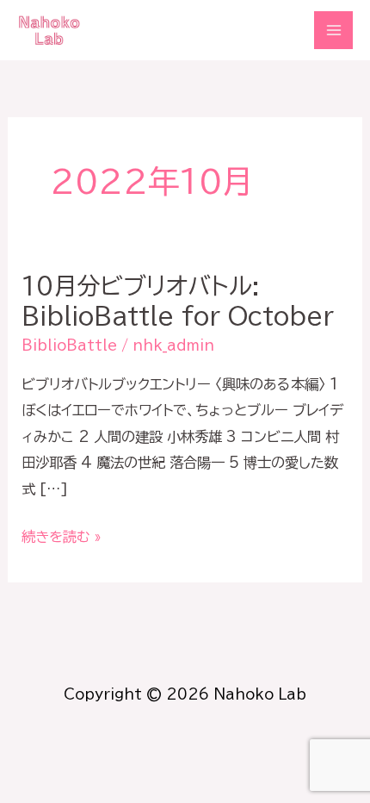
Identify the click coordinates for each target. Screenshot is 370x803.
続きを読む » (62, 537)
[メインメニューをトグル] (333, 30)
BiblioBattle (69, 345)
